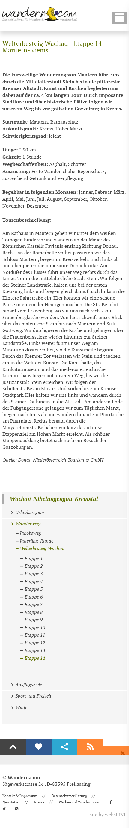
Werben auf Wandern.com (79, 802)
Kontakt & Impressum (19, 796)
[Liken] (39, 747)
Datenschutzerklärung (69, 796)
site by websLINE (108, 815)
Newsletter (11, 802)
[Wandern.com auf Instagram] (18, 809)
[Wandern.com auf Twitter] (5, 809)
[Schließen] (123, 753)
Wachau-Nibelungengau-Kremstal (54, 499)
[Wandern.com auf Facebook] (113, 802)
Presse (39, 802)
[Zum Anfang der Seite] (13, 747)
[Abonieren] (90, 747)
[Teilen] (64, 747)
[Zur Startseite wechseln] (39, 14)
